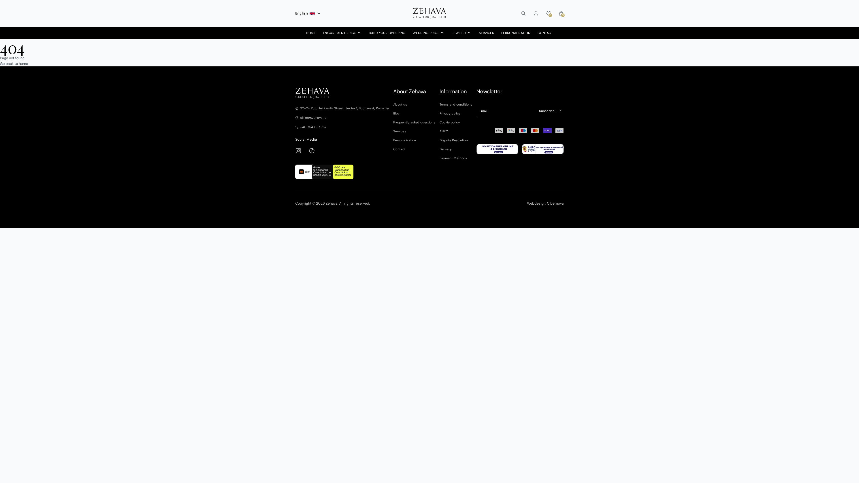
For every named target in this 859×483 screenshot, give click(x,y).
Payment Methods (453, 158)
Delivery (446, 149)
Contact (545, 33)
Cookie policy (450, 122)
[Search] (523, 13)
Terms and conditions (456, 104)
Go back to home (14, 63)
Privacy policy (450, 113)
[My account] (536, 13)
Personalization (516, 33)
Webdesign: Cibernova (545, 203)
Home (311, 33)
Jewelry (459, 33)
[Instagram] (298, 151)
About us (400, 104)
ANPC (444, 131)
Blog (396, 113)
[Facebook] (312, 151)
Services (486, 33)
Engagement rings (339, 33)
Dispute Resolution (454, 140)
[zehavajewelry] (342, 93)
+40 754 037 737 (313, 127)
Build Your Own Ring (387, 33)
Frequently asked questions (414, 122)
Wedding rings (426, 33)
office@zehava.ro (313, 118)
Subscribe (546, 111)
